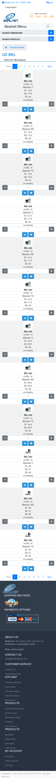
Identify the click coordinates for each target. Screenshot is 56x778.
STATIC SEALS (10, 687)
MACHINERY (9, 743)
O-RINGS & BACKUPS (13, 682)
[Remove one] (5, 104)
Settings (9, 765)
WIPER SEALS (10, 700)
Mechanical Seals (13, 717)
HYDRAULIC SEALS (12, 691)
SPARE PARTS (10, 739)
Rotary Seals (11, 713)
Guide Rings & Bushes (14, 708)
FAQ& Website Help (13, 674)
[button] (31, 109)
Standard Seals (17, 47)
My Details (9, 756)
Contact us (10, 669)
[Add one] (51, 104)
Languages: (11, 7)
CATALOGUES (10, 748)
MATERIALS (9, 735)
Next (50, 66)
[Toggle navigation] (48, 26)
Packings (9, 722)
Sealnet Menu (15, 26)
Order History (11, 761)
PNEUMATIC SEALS (12, 696)
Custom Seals (11, 726)
